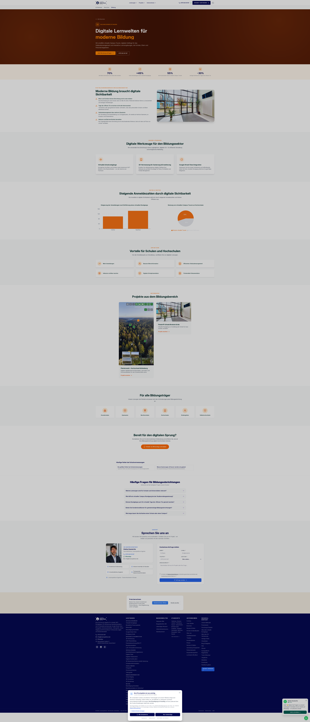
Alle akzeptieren (143, 714)
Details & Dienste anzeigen (138, 711)
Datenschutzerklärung (135, 708)
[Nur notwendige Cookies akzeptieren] (179, 692)
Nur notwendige (167, 714)
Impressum (144, 718)
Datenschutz (151, 718)
